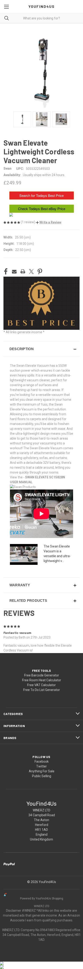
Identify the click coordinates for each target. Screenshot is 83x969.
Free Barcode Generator (41, 675)
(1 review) (28, 222)
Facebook (42, 761)
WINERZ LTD (41, 906)
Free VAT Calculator (41, 685)
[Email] (14, 271)
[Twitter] (31, 271)
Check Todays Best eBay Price (41, 208)
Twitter (41, 766)
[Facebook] (5, 271)
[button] (48, 222)
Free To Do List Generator (41, 690)
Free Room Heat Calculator (41, 680)
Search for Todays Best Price (41, 195)
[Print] (23, 271)
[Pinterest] (40, 271)
